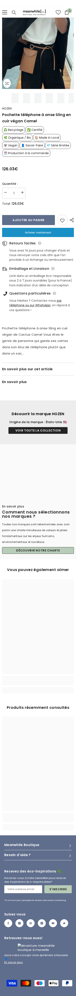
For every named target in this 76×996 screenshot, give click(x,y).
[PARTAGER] (71, 220)
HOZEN (7, 108)
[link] (38, 683)
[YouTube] (53, 923)
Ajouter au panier (28, 220)
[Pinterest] (31, 923)
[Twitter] (64, 923)
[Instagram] (19, 923)
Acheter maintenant (38, 232)
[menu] (4, 12)
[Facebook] (8, 923)
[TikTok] (42, 923)
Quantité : (10, 184)
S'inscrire (58, 889)
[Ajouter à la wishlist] (62, 220)
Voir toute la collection (38, 430)
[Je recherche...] (13, 12)
